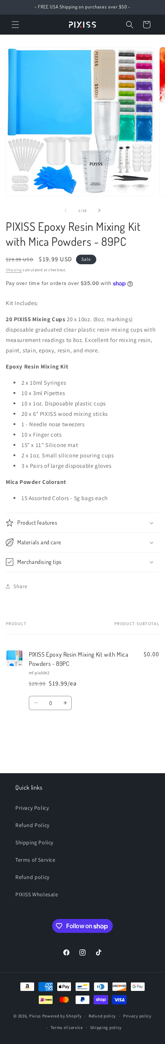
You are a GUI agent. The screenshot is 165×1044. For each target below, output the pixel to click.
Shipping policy (106, 1027)
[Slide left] (65, 210)
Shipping (14, 269)
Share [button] (20, 586)
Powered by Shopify (62, 1016)
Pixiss (35, 1016)
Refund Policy (32, 825)
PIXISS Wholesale (36, 894)
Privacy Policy (32, 807)
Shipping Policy (34, 842)
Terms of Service (35, 859)
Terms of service (67, 1027)
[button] (15, 24)
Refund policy (32, 877)
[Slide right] (99, 210)
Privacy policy (137, 1016)
